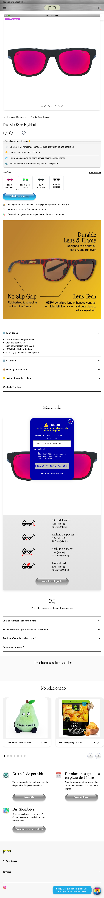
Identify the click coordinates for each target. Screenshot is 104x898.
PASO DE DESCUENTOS (52, 473)
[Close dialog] (70, 422)
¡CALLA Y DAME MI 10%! (52, 466)
